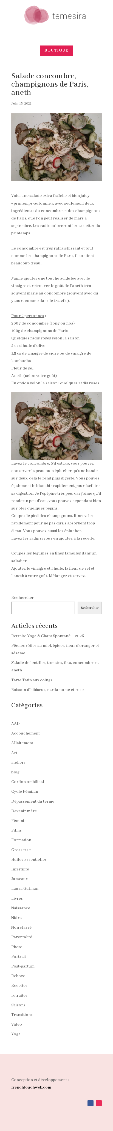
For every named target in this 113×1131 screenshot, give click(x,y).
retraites (19, 995)
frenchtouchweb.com (31, 1087)
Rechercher (22, 597)
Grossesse (21, 850)
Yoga (16, 1034)
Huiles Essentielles (29, 859)
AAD (15, 723)
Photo (16, 947)
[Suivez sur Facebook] (90, 1103)
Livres (17, 898)
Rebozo (18, 976)
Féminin (19, 820)
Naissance (20, 908)
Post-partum (23, 966)
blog (15, 772)
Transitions (22, 1014)
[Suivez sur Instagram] (99, 1103)
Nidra (16, 917)
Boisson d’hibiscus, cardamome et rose (47, 689)
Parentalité (21, 937)
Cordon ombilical (27, 781)
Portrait (18, 956)
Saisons (18, 1005)
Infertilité (20, 869)
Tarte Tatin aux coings (31, 680)
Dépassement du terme (32, 801)
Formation (21, 840)
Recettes (19, 985)
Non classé (21, 927)
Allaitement (22, 743)
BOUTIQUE (56, 50)
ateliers (18, 762)
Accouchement (25, 733)
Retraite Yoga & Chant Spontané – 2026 (47, 636)
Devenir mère (24, 811)
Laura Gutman (24, 888)
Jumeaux (19, 879)
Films (16, 830)
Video (16, 1024)
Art (14, 753)
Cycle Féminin (24, 791)
